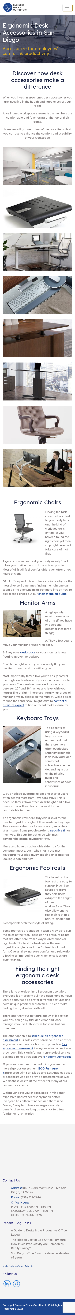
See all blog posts (18, 1265)
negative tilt (58, 830)
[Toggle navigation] (67, 7)
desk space (28, 652)
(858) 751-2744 (30, 1197)
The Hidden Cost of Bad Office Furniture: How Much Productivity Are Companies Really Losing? (38, 1244)
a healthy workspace (57, 1056)
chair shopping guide (52, 594)
